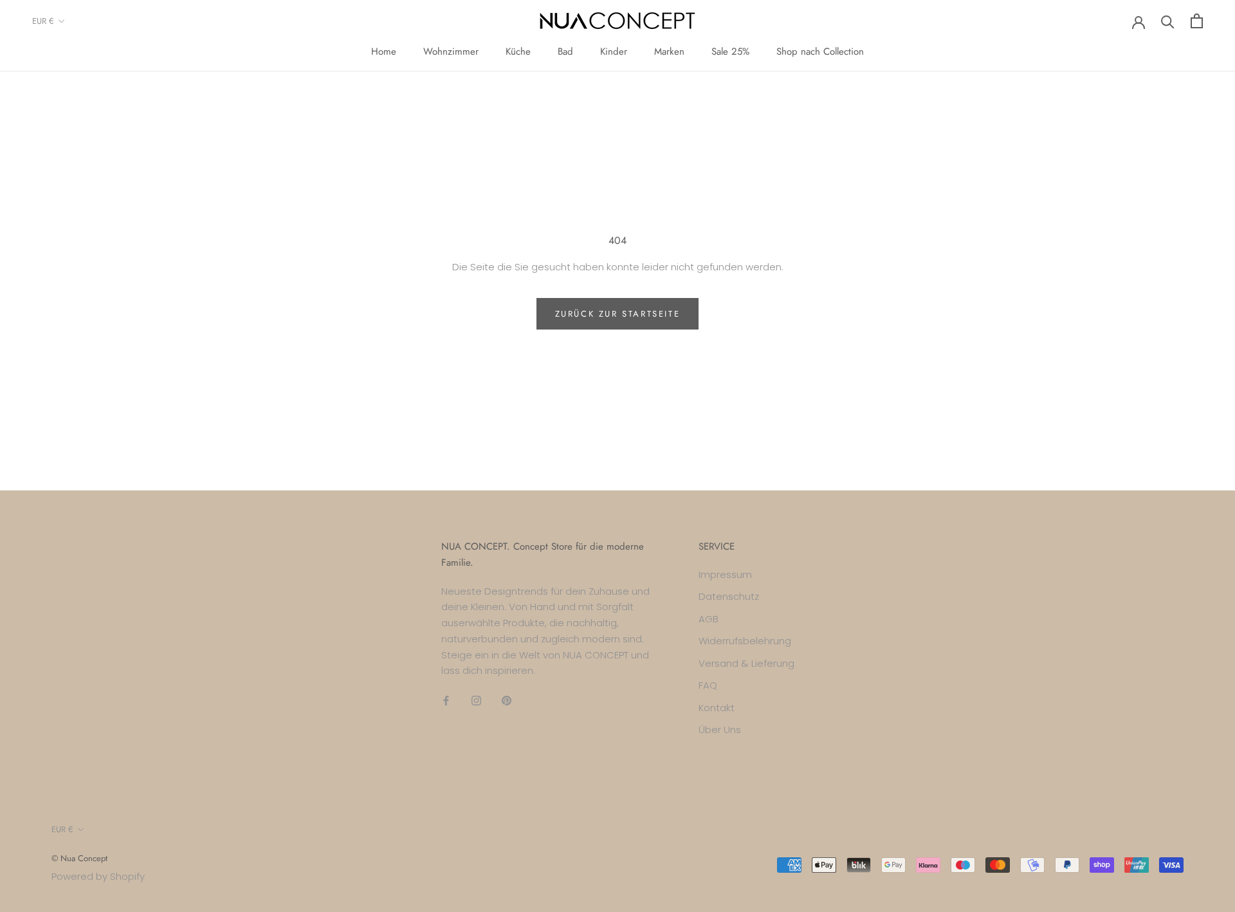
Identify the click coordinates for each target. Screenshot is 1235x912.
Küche (518, 51)
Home (383, 51)
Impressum (725, 574)
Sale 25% (730, 51)
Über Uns (720, 729)
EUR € (43, 21)
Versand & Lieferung (746, 663)
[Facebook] (446, 700)
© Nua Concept (79, 858)
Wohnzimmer (451, 51)
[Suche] (1168, 21)
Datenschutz (729, 596)
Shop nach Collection (820, 51)
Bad (565, 51)
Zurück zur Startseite (618, 314)
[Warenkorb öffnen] (1197, 21)
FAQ (708, 685)
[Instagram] (476, 700)
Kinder (613, 51)
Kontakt (717, 707)
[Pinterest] (506, 700)
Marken (669, 51)
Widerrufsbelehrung (745, 640)
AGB (708, 619)
